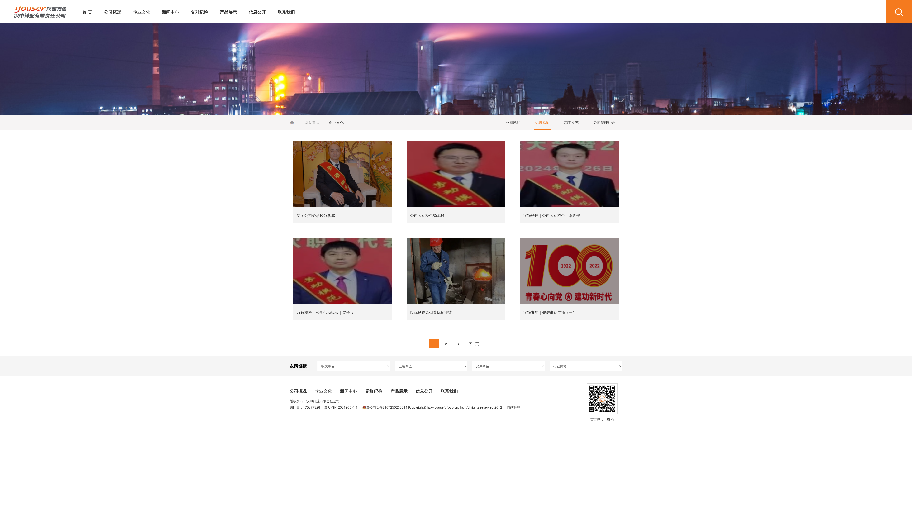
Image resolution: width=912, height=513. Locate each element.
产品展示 (228, 12)
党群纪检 (199, 12)
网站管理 (513, 407)
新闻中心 (170, 12)
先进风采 (542, 122)
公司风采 (513, 122)
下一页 (474, 343)
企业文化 (141, 12)
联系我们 (286, 12)
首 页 (87, 12)
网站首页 (312, 122)
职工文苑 (571, 122)
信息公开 (257, 12)
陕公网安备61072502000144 (387, 407)
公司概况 (112, 12)
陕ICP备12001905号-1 (341, 407)
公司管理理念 (604, 122)
